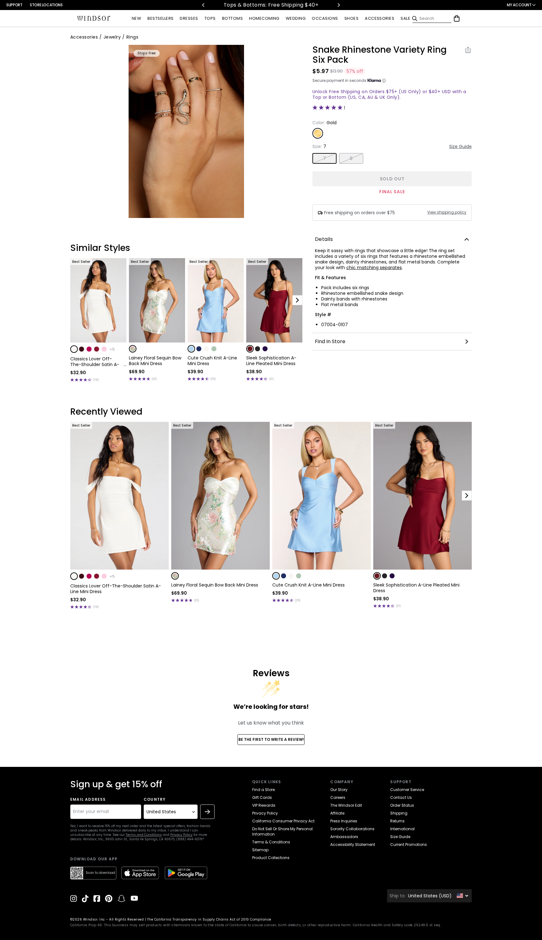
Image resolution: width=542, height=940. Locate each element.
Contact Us (401, 797)
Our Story (339, 789)
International (402, 828)
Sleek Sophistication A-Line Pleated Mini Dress (271, 360)
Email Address (88, 799)
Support (14, 5)
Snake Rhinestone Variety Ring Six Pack (379, 55)
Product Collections (271, 857)
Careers (337, 797)
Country (155, 799)
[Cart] (457, 18)
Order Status (402, 805)
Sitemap (260, 849)
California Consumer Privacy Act (283, 821)
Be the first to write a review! (271, 739)
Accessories (84, 37)
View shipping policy (446, 212)
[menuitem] (136, 18)
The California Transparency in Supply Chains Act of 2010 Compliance (209, 919)
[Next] (338, 5)
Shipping (398, 813)
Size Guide (460, 146)
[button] (74, 349)
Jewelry (112, 37)
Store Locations (46, 5)
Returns (397, 821)
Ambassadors (344, 836)
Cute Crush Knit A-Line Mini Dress (212, 360)
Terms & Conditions (271, 842)
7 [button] (324, 158)
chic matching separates (374, 267)
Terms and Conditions (144, 834)
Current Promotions (408, 844)
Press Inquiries (343, 821)
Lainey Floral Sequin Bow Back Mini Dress (155, 360)
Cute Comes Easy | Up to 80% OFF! (283, 4)
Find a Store (263, 789)
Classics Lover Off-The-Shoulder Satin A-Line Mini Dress (94, 361)
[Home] (94, 18)
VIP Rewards (263, 805)
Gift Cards (262, 797)
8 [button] (351, 158)
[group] (186, 131)
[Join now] (207, 812)
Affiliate (337, 813)
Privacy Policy (181, 834)
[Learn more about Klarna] (384, 80)
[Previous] (203, 5)
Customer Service (407, 789)
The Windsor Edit (346, 805)
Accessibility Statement (352, 844)
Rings (132, 37)
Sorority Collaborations (352, 828)
